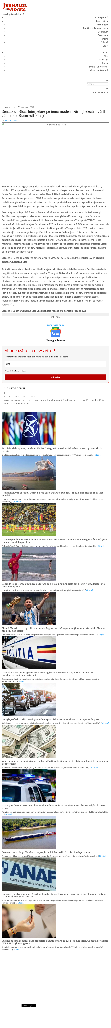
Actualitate (102, 24)
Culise (105, 63)
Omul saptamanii (99, 70)
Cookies (71, 1020)
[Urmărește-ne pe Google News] (55, 334)
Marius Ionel (11, 120)
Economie (103, 35)
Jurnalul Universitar (98, 66)
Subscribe (55, 377)
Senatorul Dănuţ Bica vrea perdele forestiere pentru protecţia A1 (49, 310)
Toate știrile (102, 21)
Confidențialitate (55, 1020)
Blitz (106, 56)
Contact (39, 1020)
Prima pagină (101, 17)
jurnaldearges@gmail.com (24, 959)
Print (105, 52)
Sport (105, 45)
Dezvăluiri (103, 31)
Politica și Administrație (95, 28)
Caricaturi (103, 59)
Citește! (97, 455)
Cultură (104, 42)
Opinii (105, 38)
